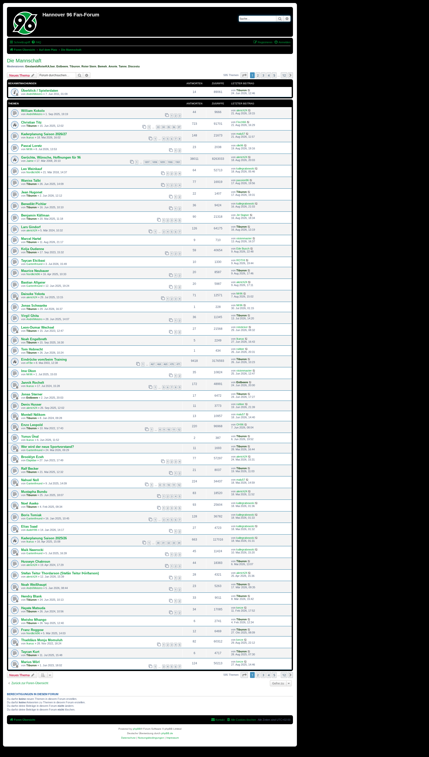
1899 (162, 162)
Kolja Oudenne (32, 249)
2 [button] (258, 75)
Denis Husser (31, 404)
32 (168, 543)
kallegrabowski (245, 168)
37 (179, 127)
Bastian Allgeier (33, 282)
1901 (177, 162)
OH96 (240, 424)
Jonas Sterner (31, 394)
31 (163, 543)
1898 (154, 162)
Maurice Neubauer (35, 271)
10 (168, 429)
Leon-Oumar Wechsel (37, 327)
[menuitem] (36, 42)
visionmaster (244, 238)
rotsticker (242, 327)
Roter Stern (88, 66)
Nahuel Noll (30, 480)
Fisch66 (241, 122)
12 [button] (284, 75)
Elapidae (31, 460)
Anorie (112, 66)
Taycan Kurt (30, 652)
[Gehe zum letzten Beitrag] (249, 90)
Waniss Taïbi (31, 180)
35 (168, 127)
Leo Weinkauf (31, 169)
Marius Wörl (30, 662)
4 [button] (269, 75)
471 (178, 364)
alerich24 (241, 110)
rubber (240, 348)
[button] (244, 75)
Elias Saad (29, 526)
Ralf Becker (29, 468)
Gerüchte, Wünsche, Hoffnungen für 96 (51, 157)
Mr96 (29, 149)
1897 (146, 162)
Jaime (30, 160)
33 (158, 127)
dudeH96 (31, 529)
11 (174, 429)
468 (159, 364)
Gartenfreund (34, 263)
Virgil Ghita (30, 316)
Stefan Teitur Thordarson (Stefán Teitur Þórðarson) (60, 573)
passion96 (242, 180)
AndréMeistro (34, 93)
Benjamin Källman (35, 215)
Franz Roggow (32, 630)
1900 (170, 162)
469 (165, 364)
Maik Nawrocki (32, 550)
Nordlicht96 (33, 172)
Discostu (134, 66)
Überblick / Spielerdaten (39, 90)
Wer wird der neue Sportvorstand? (47, 447)
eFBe (29, 362)
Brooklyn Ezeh (32, 457)
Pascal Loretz (31, 146)
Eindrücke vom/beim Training (44, 359)
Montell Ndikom (33, 415)
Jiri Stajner (242, 214)
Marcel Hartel (31, 239)
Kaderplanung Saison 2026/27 (44, 134)
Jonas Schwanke (34, 305)
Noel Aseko (29, 503)
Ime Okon (28, 371)
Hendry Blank (31, 596)
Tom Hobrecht (32, 349)
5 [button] (274, 75)
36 (174, 127)
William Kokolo (33, 111)
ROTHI (240, 260)
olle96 (239, 145)
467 (152, 364)
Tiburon (75, 66)
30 (158, 543)
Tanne (123, 66)
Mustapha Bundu (34, 492)
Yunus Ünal (30, 436)
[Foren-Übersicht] (25, 22)
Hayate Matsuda (33, 608)
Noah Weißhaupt (33, 585)
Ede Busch (243, 248)
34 (163, 127)
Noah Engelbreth (34, 339)
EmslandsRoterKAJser (40, 66)
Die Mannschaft (24, 60)
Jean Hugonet (31, 192)
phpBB (137, 728)
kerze (239, 607)
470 (172, 364)
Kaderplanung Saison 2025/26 (44, 538)
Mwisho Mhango (33, 620)
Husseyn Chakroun (35, 561)
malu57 (240, 133)
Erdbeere (62, 66)
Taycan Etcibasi (33, 260)
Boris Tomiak (31, 515)
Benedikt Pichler (33, 204)
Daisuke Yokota (33, 294)
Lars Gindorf (30, 227)
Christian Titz (31, 122)
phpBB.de (167, 733)
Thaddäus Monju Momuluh (42, 640)
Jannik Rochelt (32, 382)
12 (179, 429)
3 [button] (263, 75)
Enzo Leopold (32, 425)
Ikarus (30, 137)
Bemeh (102, 66)
